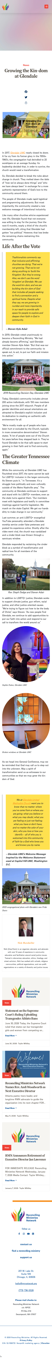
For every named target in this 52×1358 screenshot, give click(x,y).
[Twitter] (26, 98)
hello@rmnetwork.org (26, 1283)
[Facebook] (26, 92)
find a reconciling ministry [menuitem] (26, 1250)
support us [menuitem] (26, 1257)
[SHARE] (26, 103)
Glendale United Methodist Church (26, 801)
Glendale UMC (17, 152)
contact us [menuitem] (26, 1244)
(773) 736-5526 (26, 1290)
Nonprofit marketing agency (28, 1343)
